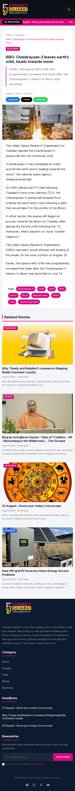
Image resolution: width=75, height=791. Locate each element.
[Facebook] (27, 785)
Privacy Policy (38, 764)
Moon (25, 295)
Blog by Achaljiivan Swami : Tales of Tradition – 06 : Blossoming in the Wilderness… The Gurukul (37, 439)
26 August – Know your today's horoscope (27, 725)
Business (10, 530)
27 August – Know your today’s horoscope (41, 22)
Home (9, 35)
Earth (41, 289)
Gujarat (6, 668)
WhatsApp (40, 99)
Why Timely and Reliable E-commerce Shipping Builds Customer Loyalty (34, 370)
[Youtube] (48, 785)
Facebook (13, 99)
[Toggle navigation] (69, 10)
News (56, 295)
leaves (13, 295)
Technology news (29, 302)
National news (40, 295)
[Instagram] (34, 785)
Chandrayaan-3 (26, 289)
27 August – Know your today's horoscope (27, 708)
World (5, 681)
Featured (19, 35)
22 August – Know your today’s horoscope (31, 506)
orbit (12, 302)
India (51, 289)
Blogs (8, 397)
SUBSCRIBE (63, 757)
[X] (41, 785)
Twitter (26, 99)
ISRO (61, 289)
